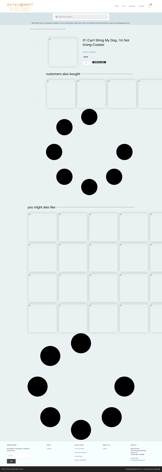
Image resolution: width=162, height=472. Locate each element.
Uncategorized (37, 29)
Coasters (85, 52)
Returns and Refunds (80, 460)
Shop (116, 6)
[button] (37, 38)
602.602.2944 (134, 458)
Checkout (132, 6)
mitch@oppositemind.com (138, 460)
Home (31, 29)
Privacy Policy (79, 456)
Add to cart (99, 62)
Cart (123, 6)
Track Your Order (79, 448)
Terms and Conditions (81, 452)
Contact (141, 6)
